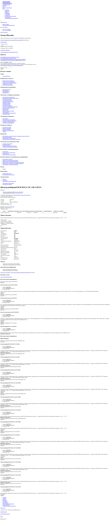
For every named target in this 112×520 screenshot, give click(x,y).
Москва (5, 27)
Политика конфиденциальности (9, 505)
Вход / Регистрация (6, 30)
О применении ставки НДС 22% (8, 58)
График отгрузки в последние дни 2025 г (9, 57)
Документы (5, 501)
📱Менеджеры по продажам (7, 46)
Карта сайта (2, 507)
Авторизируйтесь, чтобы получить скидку (22, 195)
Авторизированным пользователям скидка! (9, 52)
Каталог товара (6, 24)
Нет (11, 62)
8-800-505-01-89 (3, 22)
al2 (11, 509)
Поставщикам (5, 502)
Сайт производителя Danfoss (6, 277)
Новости (4, 499)
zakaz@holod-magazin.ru (5, 50)
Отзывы (4, 498)
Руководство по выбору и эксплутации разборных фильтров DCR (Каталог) (15, 272)
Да (9, 62)
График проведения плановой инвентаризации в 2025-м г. (13, 59)
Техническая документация (8, 503)
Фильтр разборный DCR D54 (8, 25)
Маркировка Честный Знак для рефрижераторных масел (12, 60)
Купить (65, 212)
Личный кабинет (6, 504)
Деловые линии (5, 208)
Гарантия (4, 497)
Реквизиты (5, 500)
